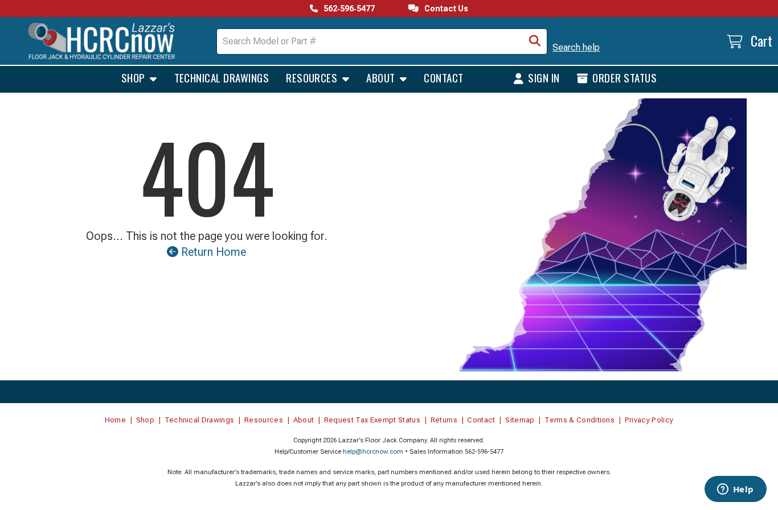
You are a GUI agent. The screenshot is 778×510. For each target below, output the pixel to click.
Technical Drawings (221, 77)
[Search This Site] (534, 41)
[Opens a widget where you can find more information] (735, 490)
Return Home (212, 252)
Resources (313, 77)
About (382, 77)
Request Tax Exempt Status (372, 420)
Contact (443, 77)
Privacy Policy (649, 420)
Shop (134, 77)
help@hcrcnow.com (373, 451)
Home (115, 420)
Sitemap (519, 420)
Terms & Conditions (579, 420)
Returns (444, 420)
